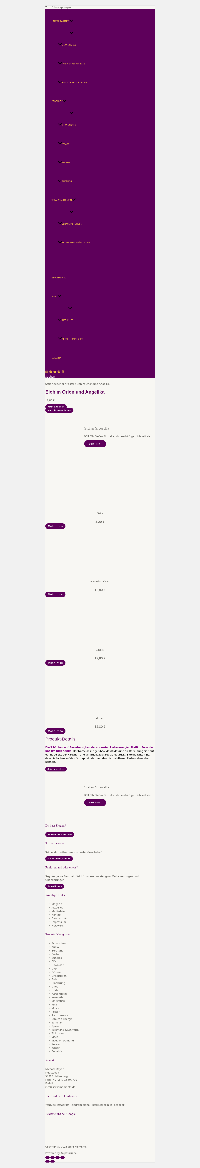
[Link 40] (68, 642)
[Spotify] (59, 372)
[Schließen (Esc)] (62, 1157)
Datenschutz (59, 918)
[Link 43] (68, 710)
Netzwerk (57, 925)
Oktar (100, 513)
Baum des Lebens (100, 581)
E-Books (56, 972)
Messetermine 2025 (72, 338)
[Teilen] (57, 1157)
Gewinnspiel (69, 44)
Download (58, 965)
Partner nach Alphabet (75, 82)
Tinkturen (58, 1033)
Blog (54, 296)
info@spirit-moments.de (60, 1087)
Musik (55, 1008)
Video (55, 1037)
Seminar (57, 1022)
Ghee (55, 986)
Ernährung (58, 983)
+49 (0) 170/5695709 (64, 1079)
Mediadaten (59, 911)
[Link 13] (64, 264)
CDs (54, 961)
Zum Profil (95, 444)
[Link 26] (73, 380)
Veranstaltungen (62, 199)
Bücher (66, 162)
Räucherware (60, 1015)
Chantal (100, 649)
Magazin (56, 357)
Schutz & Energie (62, 1019)
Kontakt (56, 914)
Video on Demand (63, 1040)
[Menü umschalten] (71, 33)
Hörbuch (57, 990)
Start (48, 384)
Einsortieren (59, 975)
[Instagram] (46, 372)
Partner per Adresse (73, 63)
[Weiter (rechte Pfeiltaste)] (52, 1161)
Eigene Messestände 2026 (76, 242)
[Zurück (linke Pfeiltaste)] (47, 1161)
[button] (71, 21)
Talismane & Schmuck (65, 1029)
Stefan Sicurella (96, 428)
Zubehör (67, 181)
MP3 (54, 1004)
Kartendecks (59, 993)
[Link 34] (68, 505)
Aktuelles (67, 320)
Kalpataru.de (68, 1153)
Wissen (56, 1047)
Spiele (55, 1026)
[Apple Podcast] (63, 372)
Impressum (59, 922)
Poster (70, 384)
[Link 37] (68, 573)
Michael (100, 718)
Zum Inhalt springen (58, 7)
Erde (54, 979)
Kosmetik (57, 997)
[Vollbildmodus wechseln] (52, 1157)
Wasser (56, 1044)
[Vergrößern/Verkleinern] (47, 1157)
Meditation (58, 1001)
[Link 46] (73, 765)
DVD (54, 968)
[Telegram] (50, 372)
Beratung (57, 950)
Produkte (57, 101)
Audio (65, 143)
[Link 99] (55, 1140)
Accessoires (59, 943)
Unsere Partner (60, 21)
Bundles (57, 957)
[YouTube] (54, 372)
